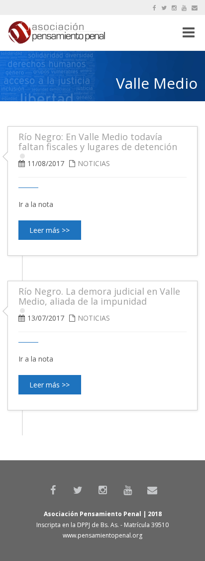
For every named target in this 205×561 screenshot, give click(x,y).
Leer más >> (49, 230)
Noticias (94, 163)
